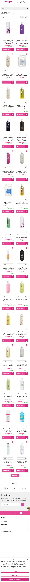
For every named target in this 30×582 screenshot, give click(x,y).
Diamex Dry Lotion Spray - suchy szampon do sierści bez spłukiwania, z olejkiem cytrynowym (8, 268)
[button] (17, 2)
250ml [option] (19, 38)
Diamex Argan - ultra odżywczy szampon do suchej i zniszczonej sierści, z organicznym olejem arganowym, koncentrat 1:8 (8, 333)
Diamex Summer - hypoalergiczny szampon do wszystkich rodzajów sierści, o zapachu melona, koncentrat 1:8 (22, 107)
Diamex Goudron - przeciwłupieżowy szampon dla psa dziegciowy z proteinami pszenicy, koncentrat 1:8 (22, 139)
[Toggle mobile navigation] (1, 2)
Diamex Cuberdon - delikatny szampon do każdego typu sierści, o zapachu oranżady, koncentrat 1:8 (22, 236)
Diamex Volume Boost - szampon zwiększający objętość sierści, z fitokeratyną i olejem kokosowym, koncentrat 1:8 (8, 171)
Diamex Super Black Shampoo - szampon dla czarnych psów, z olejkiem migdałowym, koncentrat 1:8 (22, 268)
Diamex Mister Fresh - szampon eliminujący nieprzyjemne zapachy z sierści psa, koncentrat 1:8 (8, 74)
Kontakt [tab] (3, 517)
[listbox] (8, 38)
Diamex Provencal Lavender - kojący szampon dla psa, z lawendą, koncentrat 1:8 (22, 462)
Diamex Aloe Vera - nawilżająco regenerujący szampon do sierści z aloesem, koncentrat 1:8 (8, 398)
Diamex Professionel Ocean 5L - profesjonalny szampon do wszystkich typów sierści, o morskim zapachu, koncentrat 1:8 (8, 204)
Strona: (15, 488)
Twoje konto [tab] (4, 524)
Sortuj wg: (3, 17)
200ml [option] (5, 38)
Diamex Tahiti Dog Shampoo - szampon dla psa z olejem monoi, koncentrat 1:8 (22, 430)
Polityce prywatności (17, 567)
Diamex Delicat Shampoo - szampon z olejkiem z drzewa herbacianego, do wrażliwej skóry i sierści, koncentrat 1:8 (22, 204)
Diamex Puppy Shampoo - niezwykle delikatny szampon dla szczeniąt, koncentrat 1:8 (8, 301)
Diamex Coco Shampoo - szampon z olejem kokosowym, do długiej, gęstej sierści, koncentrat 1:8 (22, 171)
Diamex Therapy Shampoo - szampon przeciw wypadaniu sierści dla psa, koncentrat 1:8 (8, 365)
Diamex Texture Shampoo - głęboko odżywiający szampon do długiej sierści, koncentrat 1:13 (22, 333)
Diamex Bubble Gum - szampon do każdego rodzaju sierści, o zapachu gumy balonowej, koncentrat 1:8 (8, 42)
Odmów (15, 571)
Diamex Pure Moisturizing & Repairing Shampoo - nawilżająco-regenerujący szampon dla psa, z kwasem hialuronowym (8, 462)
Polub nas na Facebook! (13, 513)
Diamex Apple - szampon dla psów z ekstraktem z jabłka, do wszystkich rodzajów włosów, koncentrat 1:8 (8, 236)
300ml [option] (5, 458)
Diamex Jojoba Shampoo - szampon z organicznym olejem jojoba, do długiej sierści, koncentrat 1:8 (8, 107)
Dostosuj (14, 575)
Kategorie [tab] (3, 528)
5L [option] (11, 38)
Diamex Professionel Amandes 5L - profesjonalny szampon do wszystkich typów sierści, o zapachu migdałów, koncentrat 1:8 (22, 74)
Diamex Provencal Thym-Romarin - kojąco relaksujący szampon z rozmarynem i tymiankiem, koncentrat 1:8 (22, 398)
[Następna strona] (25, 488)
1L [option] (8, 38)
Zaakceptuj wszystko (15, 579)
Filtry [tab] (4, 8)
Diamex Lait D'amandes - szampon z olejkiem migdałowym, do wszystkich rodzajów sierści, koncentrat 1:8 (22, 365)
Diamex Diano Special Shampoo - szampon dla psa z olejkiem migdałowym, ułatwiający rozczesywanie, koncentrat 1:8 (22, 301)
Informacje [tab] (4, 521)
